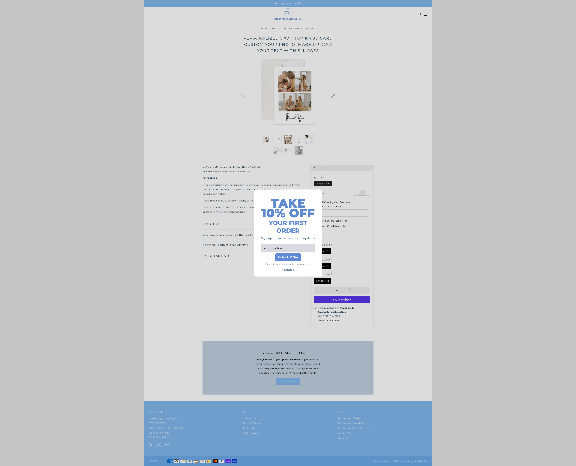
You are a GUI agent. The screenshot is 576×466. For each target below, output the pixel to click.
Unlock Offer (288, 257)
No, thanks (288, 269)
